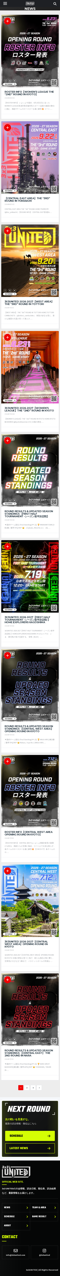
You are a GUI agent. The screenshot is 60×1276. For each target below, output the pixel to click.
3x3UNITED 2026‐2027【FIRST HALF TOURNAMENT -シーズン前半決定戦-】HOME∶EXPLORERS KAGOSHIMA (27, 620)
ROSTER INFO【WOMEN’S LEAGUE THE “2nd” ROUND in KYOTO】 (29, 93)
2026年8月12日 (9, 204)
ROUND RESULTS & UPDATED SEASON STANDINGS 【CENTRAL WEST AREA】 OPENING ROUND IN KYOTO (29, 729)
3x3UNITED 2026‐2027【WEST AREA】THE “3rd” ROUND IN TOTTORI (29, 303)
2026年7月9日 (9, 838)
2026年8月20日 (10, 98)
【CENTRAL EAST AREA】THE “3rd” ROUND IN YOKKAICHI (27, 199)
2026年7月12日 (9, 735)
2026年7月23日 (10, 520)
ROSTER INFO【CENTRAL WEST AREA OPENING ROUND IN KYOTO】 (28, 833)
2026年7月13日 (9, 626)
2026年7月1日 (9, 1059)
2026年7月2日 (9, 308)
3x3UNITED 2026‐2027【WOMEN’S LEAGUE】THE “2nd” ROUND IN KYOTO (29, 409)
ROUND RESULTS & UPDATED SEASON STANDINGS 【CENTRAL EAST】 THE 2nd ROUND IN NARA (29, 1053)
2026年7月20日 (10, 414)
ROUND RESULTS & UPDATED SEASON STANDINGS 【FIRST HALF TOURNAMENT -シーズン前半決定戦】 (29, 514)
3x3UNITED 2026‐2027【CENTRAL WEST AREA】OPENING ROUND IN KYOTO (26, 944)
